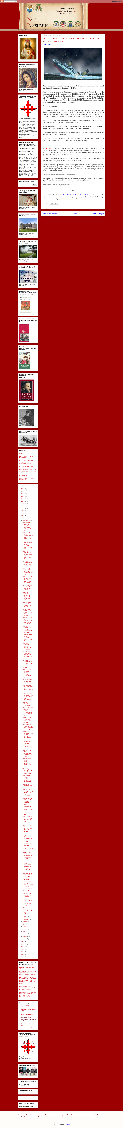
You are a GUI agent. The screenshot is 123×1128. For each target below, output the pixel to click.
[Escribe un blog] (52, 204)
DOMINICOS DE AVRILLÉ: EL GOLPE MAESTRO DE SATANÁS (27, 629)
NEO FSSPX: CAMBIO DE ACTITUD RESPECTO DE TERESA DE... (28, 779)
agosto (25, 921)
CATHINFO (47, 45)
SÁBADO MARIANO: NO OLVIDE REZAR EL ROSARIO (28, 663)
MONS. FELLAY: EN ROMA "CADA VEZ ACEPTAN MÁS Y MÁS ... (28, 571)
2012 (23, 946)
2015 (23, 516)
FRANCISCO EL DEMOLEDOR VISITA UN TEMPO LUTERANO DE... (27, 673)
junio (24, 926)
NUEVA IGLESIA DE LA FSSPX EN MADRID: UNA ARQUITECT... (27, 820)
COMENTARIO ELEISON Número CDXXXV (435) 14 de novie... (27, 745)
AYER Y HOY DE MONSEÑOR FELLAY (27, 681)
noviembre (26, 520)
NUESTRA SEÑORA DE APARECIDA (73, 195)
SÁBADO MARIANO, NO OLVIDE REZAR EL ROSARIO (28, 563)
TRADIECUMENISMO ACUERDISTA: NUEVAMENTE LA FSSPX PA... (28, 621)
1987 (23, 954)
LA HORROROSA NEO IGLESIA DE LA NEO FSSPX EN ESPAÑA (27, 876)
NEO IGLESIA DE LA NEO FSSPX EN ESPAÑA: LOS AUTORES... (28, 793)
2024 (23, 493)
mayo (24, 929)
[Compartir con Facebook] (56, 204)
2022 (23, 498)
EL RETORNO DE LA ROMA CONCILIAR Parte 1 (28, 605)
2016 (23, 513)
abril (24, 931)
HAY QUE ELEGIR (28, 861)
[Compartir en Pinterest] (57, 204)
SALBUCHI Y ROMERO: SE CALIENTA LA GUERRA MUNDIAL (27, 612)
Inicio (75, 214)
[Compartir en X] (54, 204)
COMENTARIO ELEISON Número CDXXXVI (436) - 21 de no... (28, 646)
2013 (23, 944)
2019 (23, 506)
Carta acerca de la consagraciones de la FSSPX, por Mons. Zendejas (27, 988)
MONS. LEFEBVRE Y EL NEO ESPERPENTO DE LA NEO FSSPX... (27, 837)
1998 (23, 949)
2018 (23, 508)
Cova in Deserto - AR (27, 1014)
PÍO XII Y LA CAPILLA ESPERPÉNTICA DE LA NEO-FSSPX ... (28, 855)
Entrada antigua (98, 214)
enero (25, 939)
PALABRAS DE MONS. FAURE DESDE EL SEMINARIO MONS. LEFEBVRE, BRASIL (28, 973)
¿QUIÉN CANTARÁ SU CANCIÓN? (27, 704)
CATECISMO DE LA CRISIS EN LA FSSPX (27, 457)
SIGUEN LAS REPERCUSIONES (28, 786)
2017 (23, 511)
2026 (23, 489)
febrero (25, 936)
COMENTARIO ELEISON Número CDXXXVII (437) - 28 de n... (27, 526)
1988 (23, 951)
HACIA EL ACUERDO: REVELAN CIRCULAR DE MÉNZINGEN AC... (27, 595)
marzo (25, 934)
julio (24, 924)
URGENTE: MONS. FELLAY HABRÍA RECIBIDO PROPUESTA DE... (28, 735)
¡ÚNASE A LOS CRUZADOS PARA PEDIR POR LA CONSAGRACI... (28, 867)
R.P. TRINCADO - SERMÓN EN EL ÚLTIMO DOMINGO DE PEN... (28, 638)
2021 (23, 501)
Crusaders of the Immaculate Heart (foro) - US (28, 1019)
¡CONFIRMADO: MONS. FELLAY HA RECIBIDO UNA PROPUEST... (28, 697)
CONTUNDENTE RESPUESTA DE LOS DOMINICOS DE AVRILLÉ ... (27, 579)
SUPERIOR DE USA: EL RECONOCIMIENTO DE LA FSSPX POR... (28, 885)
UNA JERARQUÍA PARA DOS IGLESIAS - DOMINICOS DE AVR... (27, 471)
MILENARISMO (23, 475)
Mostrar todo (34, 1027)
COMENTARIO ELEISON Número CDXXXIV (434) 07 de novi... (28, 847)
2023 (23, 496)
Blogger (67, 1124)
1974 (23, 956)
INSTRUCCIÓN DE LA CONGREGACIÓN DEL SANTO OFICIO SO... (28, 810)
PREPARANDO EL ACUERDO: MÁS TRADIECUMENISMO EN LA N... (28, 711)
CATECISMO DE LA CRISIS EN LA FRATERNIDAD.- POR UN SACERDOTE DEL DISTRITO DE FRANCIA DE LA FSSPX (28, 980)
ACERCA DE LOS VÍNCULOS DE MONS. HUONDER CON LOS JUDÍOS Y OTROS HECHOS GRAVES (27, 994)
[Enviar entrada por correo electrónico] (47, 203)
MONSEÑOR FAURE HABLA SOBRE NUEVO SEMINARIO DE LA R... (28, 655)
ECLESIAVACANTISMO (26, 466)
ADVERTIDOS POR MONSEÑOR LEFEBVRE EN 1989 (27, 753)
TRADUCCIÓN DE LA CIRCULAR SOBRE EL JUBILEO (28, 587)
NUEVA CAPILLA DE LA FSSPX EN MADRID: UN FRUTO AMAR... (27, 801)
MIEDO (25, 667)
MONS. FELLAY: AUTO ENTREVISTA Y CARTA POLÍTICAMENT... (28, 536)
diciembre (26, 518)
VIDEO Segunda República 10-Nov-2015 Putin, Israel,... (27, 771)
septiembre (26, 919)
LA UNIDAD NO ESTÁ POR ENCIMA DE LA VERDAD (28, 720)
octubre (25, 916)
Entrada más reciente (50, 214)
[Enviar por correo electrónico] (51, 204)
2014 (23, 942)
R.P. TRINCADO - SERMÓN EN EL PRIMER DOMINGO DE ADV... (28, 545)
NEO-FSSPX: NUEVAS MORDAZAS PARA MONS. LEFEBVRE (27, 893)
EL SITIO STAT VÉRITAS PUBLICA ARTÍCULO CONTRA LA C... (27, 762)
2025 (23, 491)
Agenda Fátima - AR (27, 1006)
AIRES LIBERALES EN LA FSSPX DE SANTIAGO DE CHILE (28, 910)
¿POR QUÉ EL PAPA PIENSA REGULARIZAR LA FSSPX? (28, 727)
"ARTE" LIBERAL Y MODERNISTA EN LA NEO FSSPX (27, 828)
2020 (23, 503)
